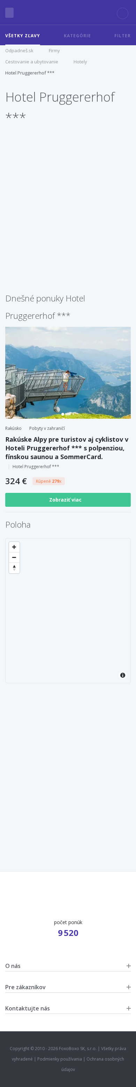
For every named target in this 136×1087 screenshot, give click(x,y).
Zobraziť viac (66, 499)
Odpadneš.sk (19, 50)
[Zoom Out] (14, 557)
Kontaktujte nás (27, 1008)
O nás (13, 966)
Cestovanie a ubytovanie (31, 61)
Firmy (54, 50)
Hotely (80, 61)
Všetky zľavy (22, 36)
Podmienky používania (59, 1059)
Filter (122, 36)
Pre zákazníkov (25, 987)
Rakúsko (13, 428)
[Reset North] (14, 568)
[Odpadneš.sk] (68, 12)
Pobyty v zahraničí (47, 428)
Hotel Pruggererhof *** (29, 73)
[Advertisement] (68, 218)
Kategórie (77, 36)
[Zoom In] (14, 547)
